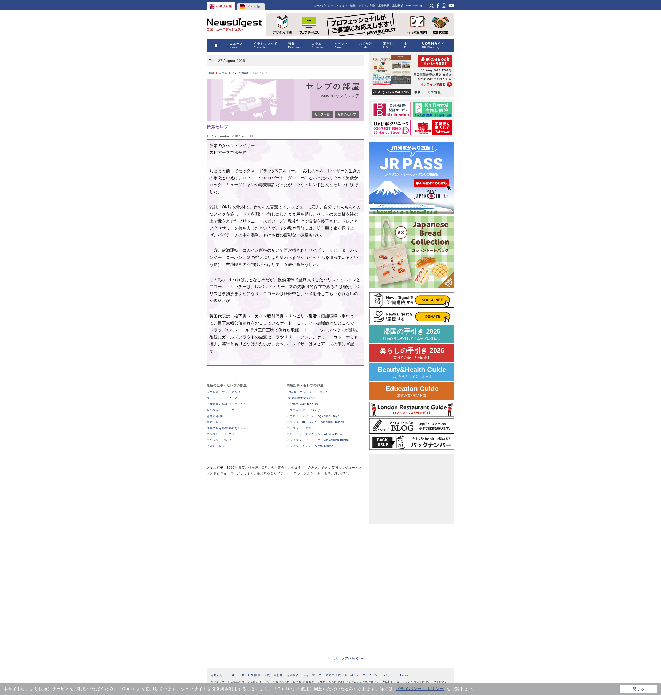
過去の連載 (333, 675)
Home (211, 72)
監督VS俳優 (215, 416)
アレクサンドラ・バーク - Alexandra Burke (318, 439)
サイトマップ (312, 675)
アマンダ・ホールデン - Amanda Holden (315, 421)
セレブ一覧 (322, 114)
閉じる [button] (638, 689)
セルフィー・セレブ (220, 410)
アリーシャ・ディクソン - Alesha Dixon (315, 434)
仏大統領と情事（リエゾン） (227, 403)
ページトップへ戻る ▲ (345, 658)
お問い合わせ (273, 675)
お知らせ (216, 675)
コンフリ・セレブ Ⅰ (221, 439)
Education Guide (411, 391)
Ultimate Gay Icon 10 (302, 403)
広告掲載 (384, 5)
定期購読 (398, 5)
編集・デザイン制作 (363, 5)
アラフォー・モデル (300, 428)
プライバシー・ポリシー (420, 688)
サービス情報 (251, 675)
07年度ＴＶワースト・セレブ (307, 392)
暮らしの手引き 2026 (412, 353)
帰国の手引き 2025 (411, 334)
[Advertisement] (245, 516)
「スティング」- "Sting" (304, 410)
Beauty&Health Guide (412, 372)
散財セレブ (214, 421)
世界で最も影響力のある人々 (227, 428)
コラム (223, 72)
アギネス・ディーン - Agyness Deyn (313, 416)
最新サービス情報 (407, 92)
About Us (351, 675)
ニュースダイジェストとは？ (329, 5)
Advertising (414, 5)
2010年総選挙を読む (301, 397)
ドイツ (251, 5)
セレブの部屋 (240, 72)
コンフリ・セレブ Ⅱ (221, 434)
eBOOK (232, 675)
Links (404, 675)
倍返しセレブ (216, 445)
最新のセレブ (347, 114)
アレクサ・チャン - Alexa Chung (310, 445)
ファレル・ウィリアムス (224, 392)
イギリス (221, 5)
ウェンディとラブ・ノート (225, 397)
